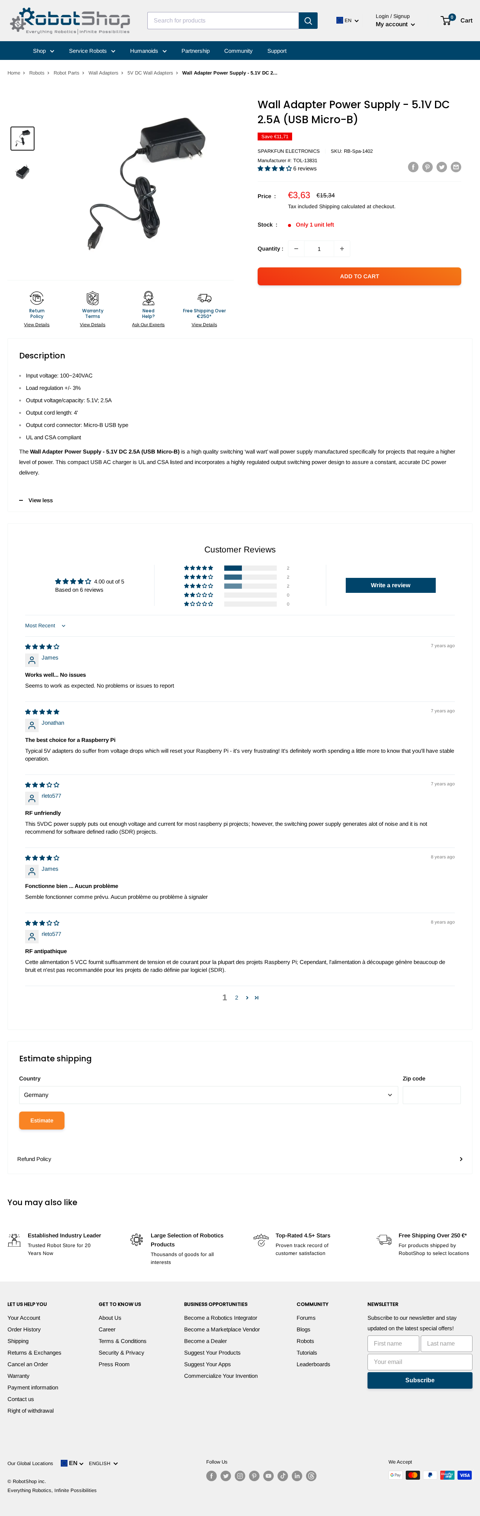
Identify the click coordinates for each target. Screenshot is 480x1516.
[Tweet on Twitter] (441, 166)
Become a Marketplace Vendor (222, 1329)
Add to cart (359, 276)
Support (276, 51)
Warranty (19, 1376)
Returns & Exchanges (35, 1352)
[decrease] (296, 249)
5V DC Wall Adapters (150, 73)
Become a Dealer (205, 1341)
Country (29, 1078)
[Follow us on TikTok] (283, 1476)
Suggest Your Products (212, 1352)
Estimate (41, 1120)
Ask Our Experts (148, 324)
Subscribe (420, 1380)
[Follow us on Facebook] (211, 1476)
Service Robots (88, 51)
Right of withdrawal (31, 1410)
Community (238, 51)
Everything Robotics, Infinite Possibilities (52, 1490)
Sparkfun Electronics (289, 151)
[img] (42, 646)
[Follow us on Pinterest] (254, 1476)
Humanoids (145, 51)
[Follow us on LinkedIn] (297, 1476)
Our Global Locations (30, 1463)
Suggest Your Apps (207, 1364)
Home (14, 73)
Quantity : (271, 248)
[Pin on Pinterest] (427, 166)
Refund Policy (34, 1159)
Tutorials (307, 1352)
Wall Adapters (103, 73)
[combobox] (223, 20)
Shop (40, 51)
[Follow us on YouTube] (268, 1476)
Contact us (21, 1399)
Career (107, 1329)
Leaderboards (313, 1364)
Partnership (196, 51)
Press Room (114, 1364)
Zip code (414, 1078)
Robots (37, 73)
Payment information (33, 1387)
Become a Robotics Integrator (220, 1318)
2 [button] (236, 997)
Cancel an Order (28, 1364)
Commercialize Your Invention (221, 1376)
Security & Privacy (121, 1352)
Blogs (303, 1329)
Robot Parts (67, 73)
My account (392, 24)
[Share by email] (456, 166)
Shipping (18, 1341)
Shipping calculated (342, 206)
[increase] (342, 249)
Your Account (24, 1318)
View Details (37, 324)
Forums (306, 1318)
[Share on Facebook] (413, 166)
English (101, 1463)
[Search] (308, 20)
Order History (24, 1329)
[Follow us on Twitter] (225, 1476)
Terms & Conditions (123, 1341)
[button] (275, 168)
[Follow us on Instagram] (240, 1476)
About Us (110, 1318)
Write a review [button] (390, 585)
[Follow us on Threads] (311, 1476)
